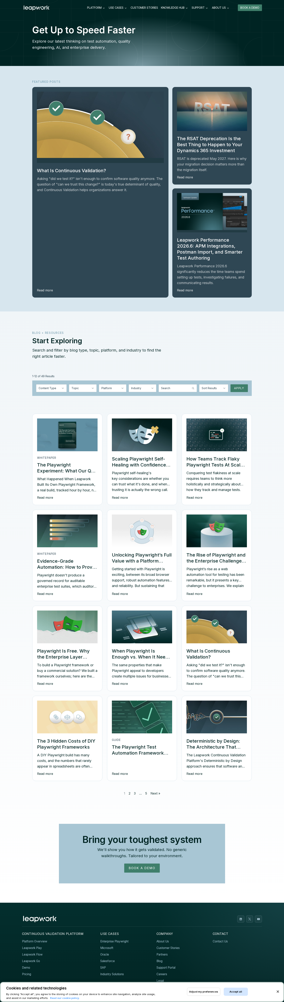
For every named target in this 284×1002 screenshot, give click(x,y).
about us (219, 7)
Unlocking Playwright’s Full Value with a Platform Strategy (142, 561)
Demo (26, 967)
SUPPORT (198, 7)
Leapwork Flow (32, 954)
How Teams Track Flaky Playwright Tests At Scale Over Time (214, 465)
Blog (159, 961)
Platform (94, 7)
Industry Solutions (112, 974)
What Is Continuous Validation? (71, 170)
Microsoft (106, 948)
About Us (162, 941)
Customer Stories (168, 948)
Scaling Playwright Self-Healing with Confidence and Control (139, 465)
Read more (45, 290)
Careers (161, 974)
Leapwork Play (32, 948)
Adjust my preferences (203, 991)
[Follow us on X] (249, 919)
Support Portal (165, 967)
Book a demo (142, 868)
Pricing (26, 974)
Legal (160, 981)
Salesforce (107, 961)
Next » (155, 793)
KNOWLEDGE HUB (173, 7)
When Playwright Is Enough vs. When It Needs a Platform (141, 657)
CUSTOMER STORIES (144, 7)
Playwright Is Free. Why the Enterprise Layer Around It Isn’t (63, 657)
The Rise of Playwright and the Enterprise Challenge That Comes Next (216, 561)
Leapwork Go (31, 961)
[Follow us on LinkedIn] (240, 919)
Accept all (236, 991)
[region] (142, 992)
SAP (103, 967)
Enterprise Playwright (114, 941)
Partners (162, 954)
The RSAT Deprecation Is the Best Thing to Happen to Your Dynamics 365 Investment (209, 144)
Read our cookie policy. (65, 997)
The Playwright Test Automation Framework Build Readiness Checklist (140, 753)
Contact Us (220, 941)
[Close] (278, 991)
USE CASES (116, 7)
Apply (239, 388)
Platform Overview (34, 941)
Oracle (104, 954)
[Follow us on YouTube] (258, 919)
